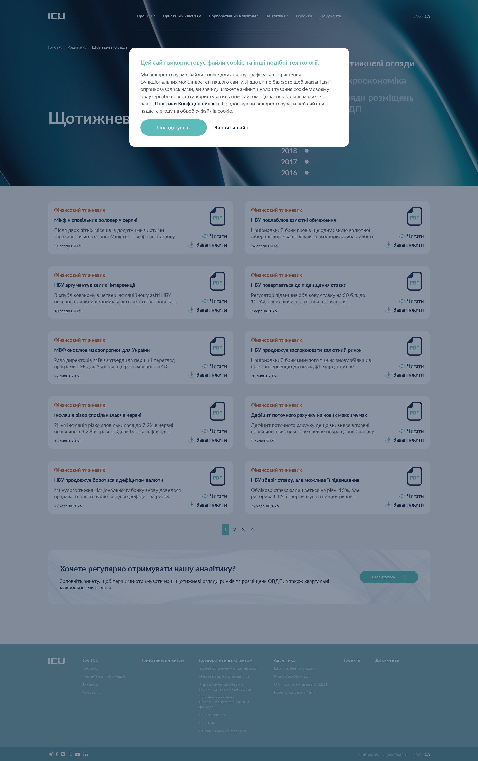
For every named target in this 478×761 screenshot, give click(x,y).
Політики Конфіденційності (187, 103)
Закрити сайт (231, 127)
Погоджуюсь (173, 127)
